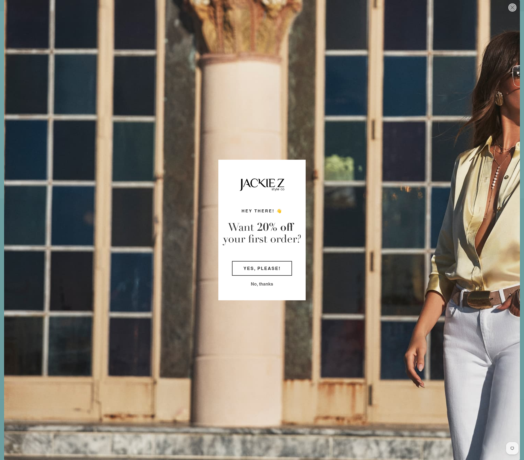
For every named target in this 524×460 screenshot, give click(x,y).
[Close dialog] (512, 7)
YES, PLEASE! (262, 268)
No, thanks (262, 284)
